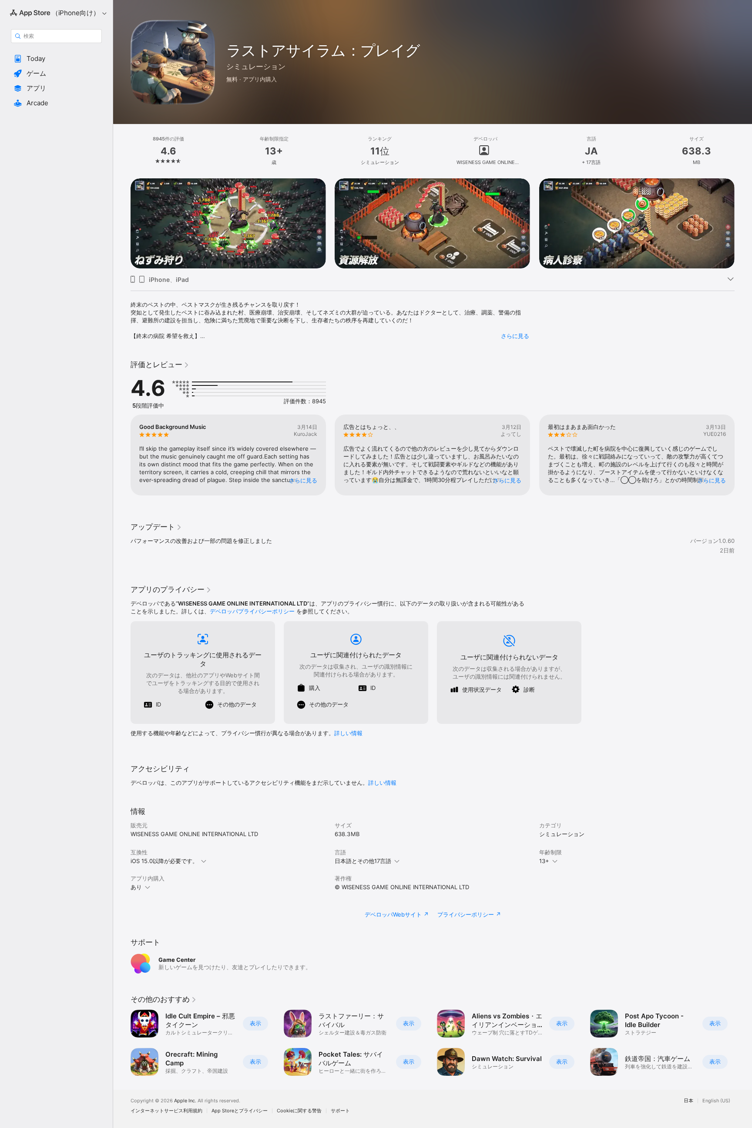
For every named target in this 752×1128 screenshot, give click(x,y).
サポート (340, 1110)
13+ (544, 860)
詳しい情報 (348, 733)
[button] (56, 58)
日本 (688, 1100)
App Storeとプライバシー (240, 1110)
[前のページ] (122, 224)
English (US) (716, 1100)
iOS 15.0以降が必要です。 (164, 860)
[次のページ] (743, 224)
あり (136, 887)
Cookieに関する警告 (299, 1110)
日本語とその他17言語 (363, 860)
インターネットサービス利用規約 (166, 1110)
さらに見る (515, 335)
